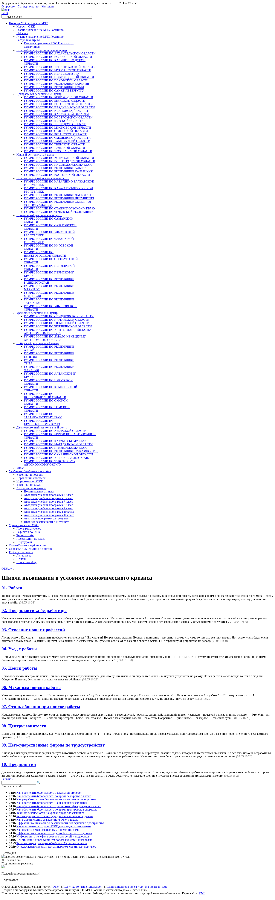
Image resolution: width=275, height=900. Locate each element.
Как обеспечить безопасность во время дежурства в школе (53, 796)
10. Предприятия (18, 764)
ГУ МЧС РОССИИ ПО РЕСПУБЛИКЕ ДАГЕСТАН (57, 195)
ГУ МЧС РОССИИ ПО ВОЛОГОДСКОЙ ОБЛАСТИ (58, 56)
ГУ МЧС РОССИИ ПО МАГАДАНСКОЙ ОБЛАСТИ (58, 444)
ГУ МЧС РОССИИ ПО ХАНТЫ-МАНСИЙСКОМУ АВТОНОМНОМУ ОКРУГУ (57, 331)
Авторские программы (31, 488)
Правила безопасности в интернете (46, 521)
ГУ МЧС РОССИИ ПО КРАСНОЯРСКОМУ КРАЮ (42, 422)
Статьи (27, 545)
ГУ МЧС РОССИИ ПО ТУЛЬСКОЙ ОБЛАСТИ (54, 147)
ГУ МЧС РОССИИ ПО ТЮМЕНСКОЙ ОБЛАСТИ (56, 323)
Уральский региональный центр (37, 312)
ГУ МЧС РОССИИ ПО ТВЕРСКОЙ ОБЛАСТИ (54, 144)
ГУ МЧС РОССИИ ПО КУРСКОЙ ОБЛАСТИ (54, 120)
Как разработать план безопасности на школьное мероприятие (56, 799)
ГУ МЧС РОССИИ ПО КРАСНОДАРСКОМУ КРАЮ (58, 164)
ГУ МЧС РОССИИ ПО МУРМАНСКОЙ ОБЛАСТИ (57, 70)
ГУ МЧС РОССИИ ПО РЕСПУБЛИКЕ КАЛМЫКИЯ (58, 171)
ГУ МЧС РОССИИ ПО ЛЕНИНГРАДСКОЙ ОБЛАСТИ (60, 67)
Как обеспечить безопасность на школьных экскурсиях (51, 802)
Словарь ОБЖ (30, 548)
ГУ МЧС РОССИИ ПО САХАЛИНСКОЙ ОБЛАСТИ (58, 454)
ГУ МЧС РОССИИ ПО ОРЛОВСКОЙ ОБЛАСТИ (56, 131)
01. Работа (11, 587)
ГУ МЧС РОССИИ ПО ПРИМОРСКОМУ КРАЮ (55, 447)
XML (202, 893)
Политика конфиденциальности (82, 886)
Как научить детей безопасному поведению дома (47, 829)
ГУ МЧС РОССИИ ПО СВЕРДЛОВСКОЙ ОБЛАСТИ (59, 316)
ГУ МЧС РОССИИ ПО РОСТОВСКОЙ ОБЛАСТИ (57, 174)
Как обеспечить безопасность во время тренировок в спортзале (56, 809)
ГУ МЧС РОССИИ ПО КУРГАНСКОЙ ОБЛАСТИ (56, 319)
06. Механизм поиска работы (31, 687)
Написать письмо (156, 886)
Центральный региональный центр (39, 93)
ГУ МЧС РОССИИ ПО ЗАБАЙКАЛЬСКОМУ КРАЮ (43, 415)
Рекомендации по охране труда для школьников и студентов (54, 816)
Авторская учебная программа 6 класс (48, 498)
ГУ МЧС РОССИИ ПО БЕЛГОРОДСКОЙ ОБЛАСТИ (58, 97)
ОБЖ (4, 13)
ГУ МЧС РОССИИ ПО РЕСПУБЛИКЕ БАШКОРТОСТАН (49, 281)
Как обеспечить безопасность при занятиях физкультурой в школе (58, 806)
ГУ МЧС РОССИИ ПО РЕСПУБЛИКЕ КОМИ (54, 87)
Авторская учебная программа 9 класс (48, 508)
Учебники (30, 471)
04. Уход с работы (19, 648)
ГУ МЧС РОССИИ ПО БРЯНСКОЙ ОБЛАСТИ (54, 100)
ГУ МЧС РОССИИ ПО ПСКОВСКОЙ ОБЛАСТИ (56, 80)
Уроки (24, 525)
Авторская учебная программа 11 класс (49, 515)
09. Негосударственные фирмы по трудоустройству (53, 745)
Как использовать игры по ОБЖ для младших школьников (53, 826)
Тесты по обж (25, 535)
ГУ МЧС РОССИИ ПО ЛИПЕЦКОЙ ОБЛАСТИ (55, 124)
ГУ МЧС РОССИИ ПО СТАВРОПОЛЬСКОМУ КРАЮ (59, 208)
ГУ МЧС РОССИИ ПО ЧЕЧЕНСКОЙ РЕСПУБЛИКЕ (58, 211)
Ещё (21, 552)
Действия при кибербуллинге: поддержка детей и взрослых (54, 839)
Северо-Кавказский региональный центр (42, 178)
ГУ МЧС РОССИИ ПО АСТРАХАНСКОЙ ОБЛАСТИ (59, 157)
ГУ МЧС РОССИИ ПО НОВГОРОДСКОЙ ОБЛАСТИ (59, 77)
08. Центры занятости (23, 725)
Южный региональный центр (35, 154)
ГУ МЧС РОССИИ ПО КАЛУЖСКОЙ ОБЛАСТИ (56, 114)
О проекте (8, 6)
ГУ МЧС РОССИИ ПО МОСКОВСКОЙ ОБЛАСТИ (57, 127)
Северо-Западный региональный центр (41, 50)
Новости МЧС (28, 23)
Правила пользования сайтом (124, 886)
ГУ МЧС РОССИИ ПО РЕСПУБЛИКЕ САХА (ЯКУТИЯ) (61, 451)
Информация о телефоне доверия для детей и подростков (53, 836)
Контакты (48, 6)
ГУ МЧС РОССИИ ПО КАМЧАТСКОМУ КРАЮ (55, 441)
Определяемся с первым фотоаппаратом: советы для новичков (56, 846)
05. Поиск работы (19, 668)
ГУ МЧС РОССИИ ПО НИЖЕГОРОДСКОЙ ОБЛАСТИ (45, 254)
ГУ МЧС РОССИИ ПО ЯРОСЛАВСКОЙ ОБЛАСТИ (58, 151)
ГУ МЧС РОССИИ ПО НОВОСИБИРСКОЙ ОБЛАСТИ (45, 395)
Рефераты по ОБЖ (28, 531)
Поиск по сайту (26, 562)
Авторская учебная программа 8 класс (48, 505)
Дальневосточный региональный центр (41, 427)
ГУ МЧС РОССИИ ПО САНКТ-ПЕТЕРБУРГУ (54, 90)
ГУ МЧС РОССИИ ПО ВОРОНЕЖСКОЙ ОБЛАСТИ (58, 104)
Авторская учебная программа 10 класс (49, 511)
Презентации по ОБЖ (30, 538)
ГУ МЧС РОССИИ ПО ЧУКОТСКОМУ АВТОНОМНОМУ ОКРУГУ (49, 463)
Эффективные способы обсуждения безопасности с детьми (54, 833)
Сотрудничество (28, 6)
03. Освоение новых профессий (33, 629)
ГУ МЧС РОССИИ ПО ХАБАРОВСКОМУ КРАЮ (56, 457)
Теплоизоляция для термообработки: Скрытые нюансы (51, 843)
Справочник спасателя (30, 478)
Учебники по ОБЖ (28, 484)
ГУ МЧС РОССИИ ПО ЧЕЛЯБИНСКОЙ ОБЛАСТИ (58, 326)
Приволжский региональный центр (39, 215)
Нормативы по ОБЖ (29, 481)
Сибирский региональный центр (37, 343)
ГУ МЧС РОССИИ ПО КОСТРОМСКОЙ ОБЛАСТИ (58, 117)
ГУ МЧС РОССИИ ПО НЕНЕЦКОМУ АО (51, 73)
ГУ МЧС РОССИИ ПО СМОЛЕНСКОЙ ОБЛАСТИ (57, 137)
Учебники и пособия (29, 474)
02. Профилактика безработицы (34, 610)
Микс (20, 467)
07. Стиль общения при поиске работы (40, 706)
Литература (23, 555)
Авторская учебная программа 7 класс (48, 501)
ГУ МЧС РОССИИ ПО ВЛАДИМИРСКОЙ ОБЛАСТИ (59, 107)
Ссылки (21, 558)
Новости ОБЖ (25, 26)
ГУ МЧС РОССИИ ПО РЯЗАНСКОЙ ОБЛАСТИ (55, 134)
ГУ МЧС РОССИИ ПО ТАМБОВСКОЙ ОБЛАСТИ (57, 141)
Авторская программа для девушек (46, 518)
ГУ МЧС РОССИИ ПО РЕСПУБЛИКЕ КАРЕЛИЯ (56, 83)
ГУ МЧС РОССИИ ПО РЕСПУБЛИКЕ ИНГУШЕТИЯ (59, 198)
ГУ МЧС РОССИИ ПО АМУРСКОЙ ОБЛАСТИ (55, 430)
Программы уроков (28, 528)
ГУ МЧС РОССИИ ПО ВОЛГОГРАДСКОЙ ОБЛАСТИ (59, 161)
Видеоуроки (24, 542)
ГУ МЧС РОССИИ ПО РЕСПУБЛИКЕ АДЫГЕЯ (55, 168)
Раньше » (7, 779)
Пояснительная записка (39, 491)
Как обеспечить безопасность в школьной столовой (49, 792)
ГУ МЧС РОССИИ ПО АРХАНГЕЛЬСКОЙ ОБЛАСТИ (60, 53)
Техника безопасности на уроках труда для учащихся (50, 812)
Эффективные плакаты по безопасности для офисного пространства (60, 823)
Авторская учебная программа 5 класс (48, 494)
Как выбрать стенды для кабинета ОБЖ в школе (47, 819)
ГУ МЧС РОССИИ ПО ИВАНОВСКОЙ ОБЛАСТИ (57, 110)
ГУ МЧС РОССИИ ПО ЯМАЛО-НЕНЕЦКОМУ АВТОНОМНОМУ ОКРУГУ (55, 338)
